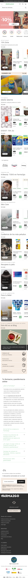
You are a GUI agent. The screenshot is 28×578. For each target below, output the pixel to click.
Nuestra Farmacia (5, 533)
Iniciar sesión (4, 545)
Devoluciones (4, 548)
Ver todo (3, 47)
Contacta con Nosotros (13, 510)
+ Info (6, 91)
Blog (2, 538)
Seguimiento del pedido (6, 547)
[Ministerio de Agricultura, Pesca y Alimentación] (14, 572)
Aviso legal (3, 524)
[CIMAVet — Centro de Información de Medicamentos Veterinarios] (19, 569)
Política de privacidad (5, 520)
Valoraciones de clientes (6, 536)
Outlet (11, 36)
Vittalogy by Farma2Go (6, 552)
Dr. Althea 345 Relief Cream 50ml (17, 192)
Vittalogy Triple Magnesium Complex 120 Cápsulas (17, 120)
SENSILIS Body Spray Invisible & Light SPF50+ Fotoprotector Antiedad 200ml (17, 62)
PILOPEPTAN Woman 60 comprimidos (17, 282)
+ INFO (13, 24)
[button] (17, 4)
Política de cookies (5, 522)
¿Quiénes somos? (5, 531)
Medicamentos (20, 36)
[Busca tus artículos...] (25, 7)
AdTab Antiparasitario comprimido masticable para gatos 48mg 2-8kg (17, 252)
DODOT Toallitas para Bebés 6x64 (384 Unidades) (17, 149)
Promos (5, 36)
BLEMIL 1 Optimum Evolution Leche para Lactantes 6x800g (17, 313)
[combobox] (14, 7)
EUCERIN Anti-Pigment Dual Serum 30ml (17, 222)
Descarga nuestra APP (6, 550)
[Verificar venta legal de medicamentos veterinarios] (8, 572)
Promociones (4, 534)
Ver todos (5, 153)
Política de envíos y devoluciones (8, 519)
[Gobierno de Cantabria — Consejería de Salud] (19, 572)
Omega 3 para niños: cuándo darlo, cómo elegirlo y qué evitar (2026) (14, 348)
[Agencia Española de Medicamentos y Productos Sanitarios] (8, 569)
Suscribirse (21, 481)
